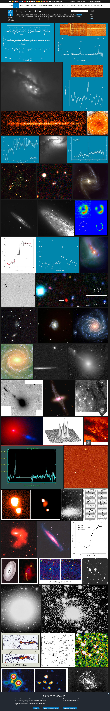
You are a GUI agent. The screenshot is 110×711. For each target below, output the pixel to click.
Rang (92, 16)
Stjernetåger (43, 16)
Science (92, 1)
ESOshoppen (34, 5)
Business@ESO (88, 5)
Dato (92, 18)
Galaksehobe (20, 16)
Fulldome (72, 14)
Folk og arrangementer (61, 16)
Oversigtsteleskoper (60, 19)
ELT (50, 14)
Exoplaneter (65, 14)
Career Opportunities (99, 5)
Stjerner (51, 19)
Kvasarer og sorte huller (24, 19)
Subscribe (72, 1)
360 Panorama (25, 14)
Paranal (51, 16)
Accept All (36, 708)
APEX (35, 14)
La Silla (37, 16)
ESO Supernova (57, 14)
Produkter (80, 5)
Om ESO (11, 5)
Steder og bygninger (74, 16)
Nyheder (28, 5)
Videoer (22, 5)
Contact (78, 1)
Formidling (73, 5)
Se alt (18, 14)
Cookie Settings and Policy (70, 708)
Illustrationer (29, 16)
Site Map (83, 1)
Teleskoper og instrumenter (46, 5)
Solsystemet (35, 19)
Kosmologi (45, 14)
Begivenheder (65, 5)
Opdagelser (58, 5)
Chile (39, 14)
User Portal (97, 1)
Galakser (79, 14)
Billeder (16, 5)
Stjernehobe (44, 19)
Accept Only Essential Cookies (51, 708)
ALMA (31, 14)
